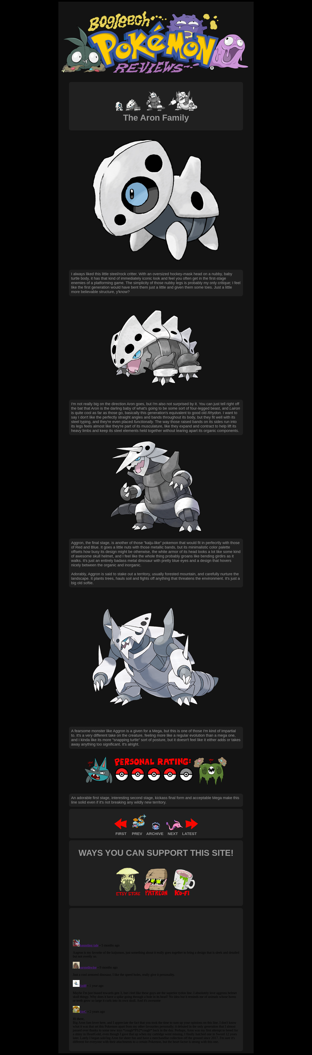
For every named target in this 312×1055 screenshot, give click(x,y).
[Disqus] (156, 991)
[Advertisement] (148, 923)
